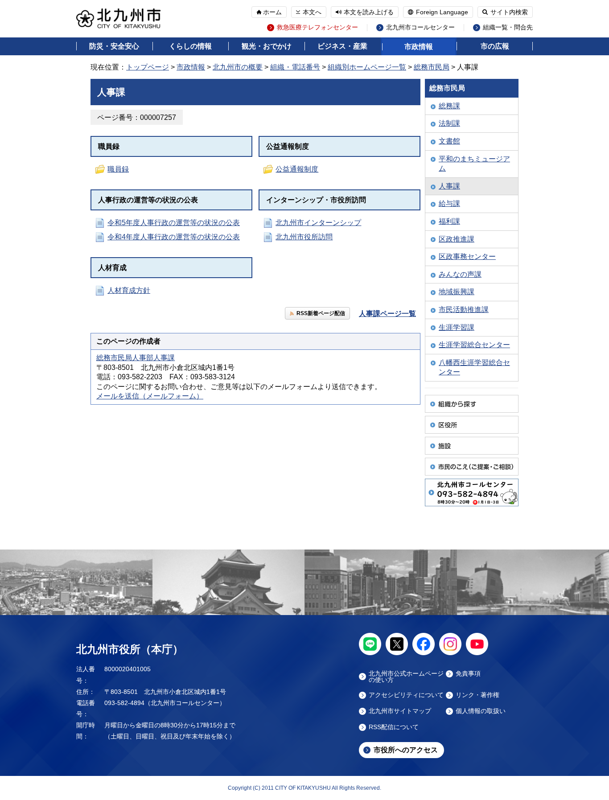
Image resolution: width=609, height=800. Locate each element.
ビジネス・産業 (342, 46)
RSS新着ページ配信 (320, 313)
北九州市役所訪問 (304, 237)
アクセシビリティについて (406, 695)
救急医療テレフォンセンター (317, 27)
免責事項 (468, 673)
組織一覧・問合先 (508, 27)
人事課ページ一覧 (387, 313)
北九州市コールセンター (420, 27)
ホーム (272, 12)
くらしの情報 (190, 46)
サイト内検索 (509, 12)
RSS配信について (394, 727)
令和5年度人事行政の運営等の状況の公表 (173, 222)
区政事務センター (467, 256)
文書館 (449, 141)
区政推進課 (456, 239)
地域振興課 (456, 291)
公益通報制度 (297, 169)
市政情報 (418, 46)
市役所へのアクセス (406, 750)
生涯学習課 (456, 327)
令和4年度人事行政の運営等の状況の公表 (173, 237)
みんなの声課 (460, 274)
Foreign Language (442, 12)
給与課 (449, 203)
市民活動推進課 (464, 309)
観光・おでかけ (267, 46)
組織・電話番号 (295, 67)
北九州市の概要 (238, 67)
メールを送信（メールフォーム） (149, 396)
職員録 (118, 169)
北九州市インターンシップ (318, 222)
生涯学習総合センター (474, 345)
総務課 (449, 106)
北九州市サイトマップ (400, 711)
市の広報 (495, 46)
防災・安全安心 (114, 46)
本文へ (312, 12)
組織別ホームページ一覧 (367, 67)
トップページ (147, 67)
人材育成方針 (128, 290)
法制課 (449, 123)
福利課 (449, 221)
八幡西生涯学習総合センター (474, 367)
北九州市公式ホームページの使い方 (406, 676)
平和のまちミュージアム (474, 163)
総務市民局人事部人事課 (135, 357)
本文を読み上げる (369, 12)
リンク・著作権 (477, 695)
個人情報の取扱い (481, 711)
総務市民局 (431, 67)
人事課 (449, 186)
